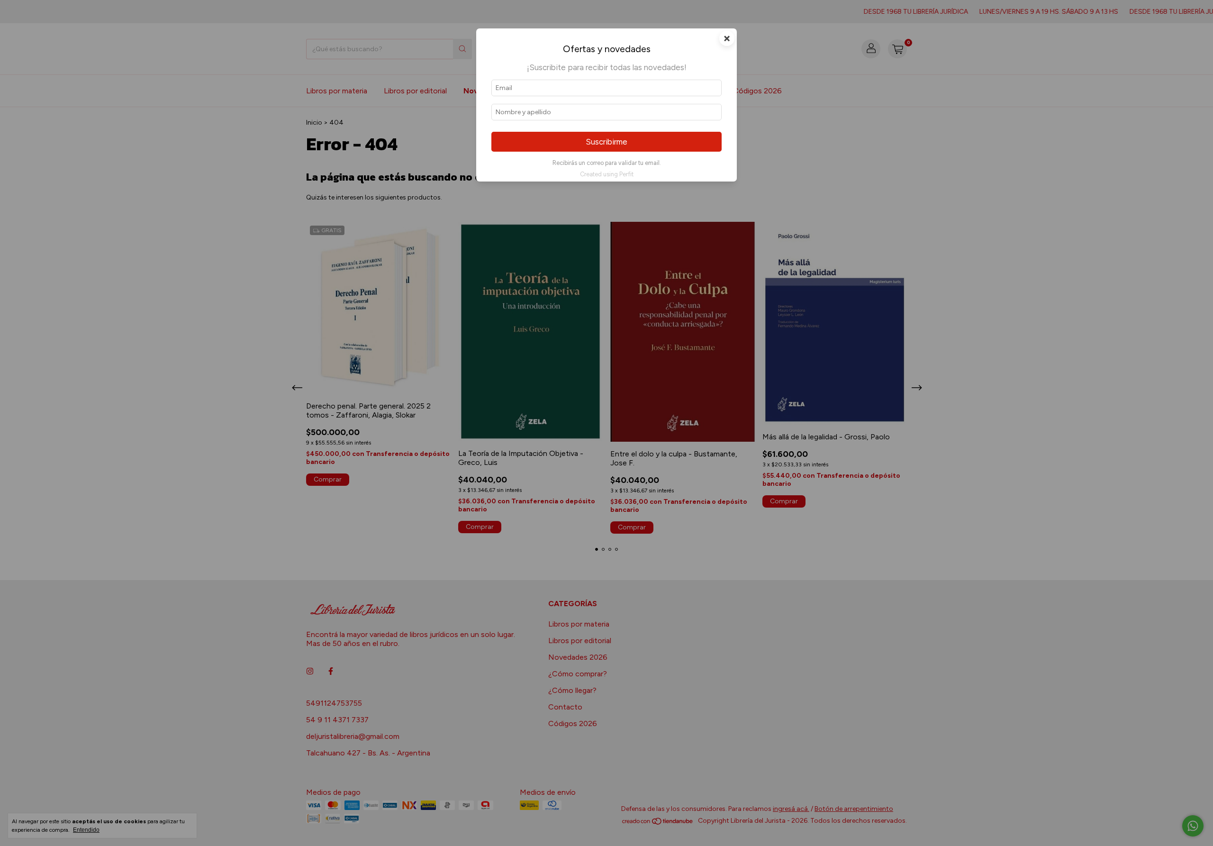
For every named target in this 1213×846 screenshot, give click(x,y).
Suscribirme (606, 141)
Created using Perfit (607, 174)
